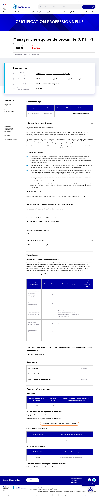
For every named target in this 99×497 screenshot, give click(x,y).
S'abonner (32, 480)
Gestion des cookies (47, 495)
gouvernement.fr (42, 491)
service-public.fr (80, 491)
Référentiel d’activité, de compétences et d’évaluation (42, 467)
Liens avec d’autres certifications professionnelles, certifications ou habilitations (59, 348)
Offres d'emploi (6, 495)
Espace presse (14, 495)
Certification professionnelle (23, 12)
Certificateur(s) (33, 101)
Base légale (31, 361)
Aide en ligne (35, 54)
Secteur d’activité (35, 240)
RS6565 (38, 457)
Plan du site (55, 495)
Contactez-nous (92, 495)
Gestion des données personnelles (34, 495)
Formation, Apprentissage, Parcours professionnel (47, 12)
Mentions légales (84, 495)
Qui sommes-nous (8, 12)
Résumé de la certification (39, 123)
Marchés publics (22, 495)
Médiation (80, 2)
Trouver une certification (14, 34)
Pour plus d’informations (38, 388)
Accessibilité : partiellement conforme (67, 495)
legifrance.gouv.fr (68, 491)
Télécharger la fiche (21, 54)
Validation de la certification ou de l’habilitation (49, 204)
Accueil (5, 34)
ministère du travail (55, 491)
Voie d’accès (32, 254)
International (90, 2)
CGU (78, 495)
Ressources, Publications (71, 12)
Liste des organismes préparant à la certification (59, 423)
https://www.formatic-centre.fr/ (80, 113)
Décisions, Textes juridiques (88, 12)
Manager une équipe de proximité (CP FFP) (53, 74)
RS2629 (38, 440)
